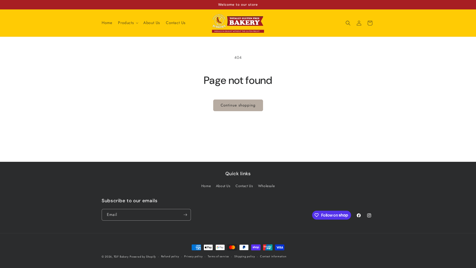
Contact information (273, 256)
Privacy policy (193, 256)
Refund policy (170, 256)
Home (206, 185)
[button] (127, 23)
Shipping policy (244, 256)
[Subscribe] (185, 215)
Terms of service (218, 256)
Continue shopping (238, 105)
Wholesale (266, 185)
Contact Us (244, 185)
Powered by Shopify (143, 257)
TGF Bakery (121, 257)
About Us (223, 185)
